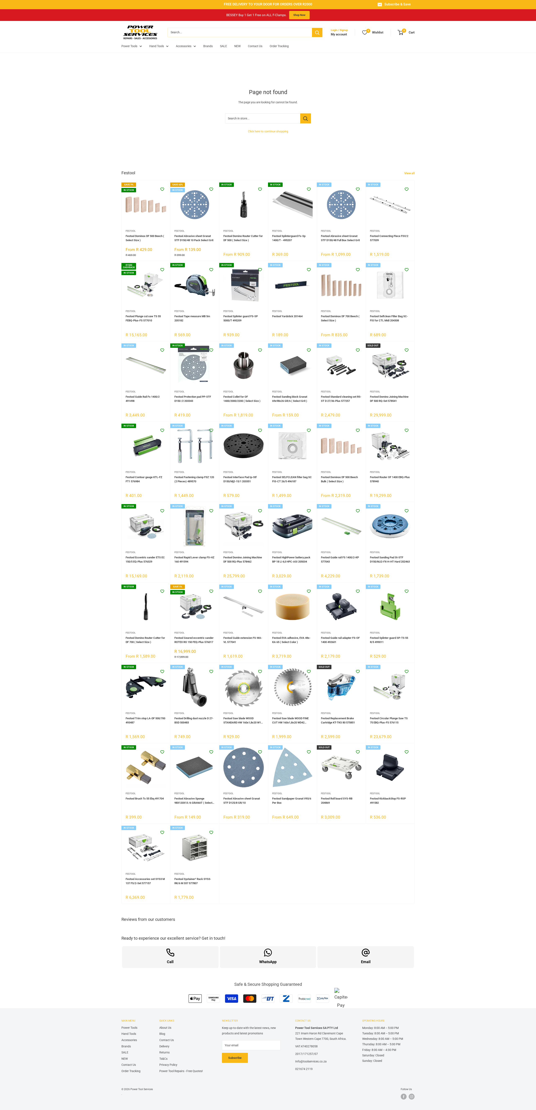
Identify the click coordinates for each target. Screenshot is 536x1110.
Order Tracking (279, 46)
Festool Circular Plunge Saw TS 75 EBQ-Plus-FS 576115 (389, 720)
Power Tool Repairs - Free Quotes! (181, 1071)
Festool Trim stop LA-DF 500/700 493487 (145, 720)
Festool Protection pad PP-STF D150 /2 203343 (192, 398)
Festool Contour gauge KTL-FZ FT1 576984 (144, 479)
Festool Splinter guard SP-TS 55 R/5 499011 (389, 640)
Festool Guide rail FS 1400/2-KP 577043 (340, 559)
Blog (162, 1033)
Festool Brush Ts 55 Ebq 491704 (145, 798)
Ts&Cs (163, 1058)
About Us (165, 1027)
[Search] (317, 32)
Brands (208, 46)
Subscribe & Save (397, 4)
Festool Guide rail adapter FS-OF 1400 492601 (340, 640)
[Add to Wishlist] (162, 189)
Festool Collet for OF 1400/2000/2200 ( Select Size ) (241, 398)
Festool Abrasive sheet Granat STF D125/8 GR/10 (241, 800)
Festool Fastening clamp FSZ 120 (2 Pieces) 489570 (194, 479)
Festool (131, 231)
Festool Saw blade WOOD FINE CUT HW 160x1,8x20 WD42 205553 (290, 721)
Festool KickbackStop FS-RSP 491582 (388, 800)
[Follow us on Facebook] (404, 1097)
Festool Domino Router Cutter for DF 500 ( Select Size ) (243, 238)
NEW (237, 46)
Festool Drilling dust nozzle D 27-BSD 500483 (193, 720)
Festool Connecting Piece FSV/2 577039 (389, 238)
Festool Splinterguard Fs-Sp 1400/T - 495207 (288, 238)
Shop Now (299, 15)
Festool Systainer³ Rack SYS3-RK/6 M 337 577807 (192, 881)
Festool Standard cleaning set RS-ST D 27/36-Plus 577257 (341, 398)
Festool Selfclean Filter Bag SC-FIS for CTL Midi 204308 (389, 318)
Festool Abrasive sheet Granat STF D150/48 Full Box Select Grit (340, 238)
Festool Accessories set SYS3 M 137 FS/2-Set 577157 (145, 881)
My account (339, 34)
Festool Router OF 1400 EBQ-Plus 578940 (390, 479)
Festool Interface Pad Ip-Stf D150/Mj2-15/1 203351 (240, 479)
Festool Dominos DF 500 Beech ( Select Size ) (145, 238)
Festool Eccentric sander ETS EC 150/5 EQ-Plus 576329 (145, 559)
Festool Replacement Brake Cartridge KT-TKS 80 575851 (338, 720)
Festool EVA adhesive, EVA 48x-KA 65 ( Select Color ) (291, 640)
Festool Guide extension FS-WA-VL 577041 (242, 640)
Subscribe (235, 1058)
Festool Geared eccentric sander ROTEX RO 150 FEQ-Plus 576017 (194, 640)
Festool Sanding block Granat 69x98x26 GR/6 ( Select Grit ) (289, 398)
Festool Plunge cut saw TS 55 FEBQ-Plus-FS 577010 (143, 318)
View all (409, 173)
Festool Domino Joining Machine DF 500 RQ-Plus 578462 (242, 559)
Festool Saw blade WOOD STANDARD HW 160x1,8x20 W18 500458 (242, 721)
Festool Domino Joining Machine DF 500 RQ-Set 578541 (389, 398)
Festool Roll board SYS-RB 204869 (336, 800)
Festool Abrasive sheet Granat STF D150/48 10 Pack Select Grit (193, 238)
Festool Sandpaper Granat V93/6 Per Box (291, 800)
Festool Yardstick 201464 (287, 316)
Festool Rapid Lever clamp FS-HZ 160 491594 (194, 559)
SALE (223, 46)
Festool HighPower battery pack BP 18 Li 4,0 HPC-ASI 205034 (291, 559)
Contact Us (255, 46)
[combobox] (240, 32)
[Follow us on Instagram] (412, 1097)
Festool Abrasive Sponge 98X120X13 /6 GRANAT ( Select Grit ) (193, 801)
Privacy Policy (168, 1064)
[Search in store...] (305, 118)
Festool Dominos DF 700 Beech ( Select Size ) (340, 318)
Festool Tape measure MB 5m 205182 (192, 318)
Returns (164, 1052)
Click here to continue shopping (268, 131)
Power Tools (129, 46)
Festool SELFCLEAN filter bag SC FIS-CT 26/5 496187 (292, 479)
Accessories (183, 46)
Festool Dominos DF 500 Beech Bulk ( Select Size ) (339, 479)
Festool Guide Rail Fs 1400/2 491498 (143, 398)
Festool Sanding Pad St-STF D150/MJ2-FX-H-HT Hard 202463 (390, 559)
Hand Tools (156, 46)
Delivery (164, 1046)
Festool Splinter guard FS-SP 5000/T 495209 (240, 318)
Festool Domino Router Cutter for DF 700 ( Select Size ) (145, 640)
